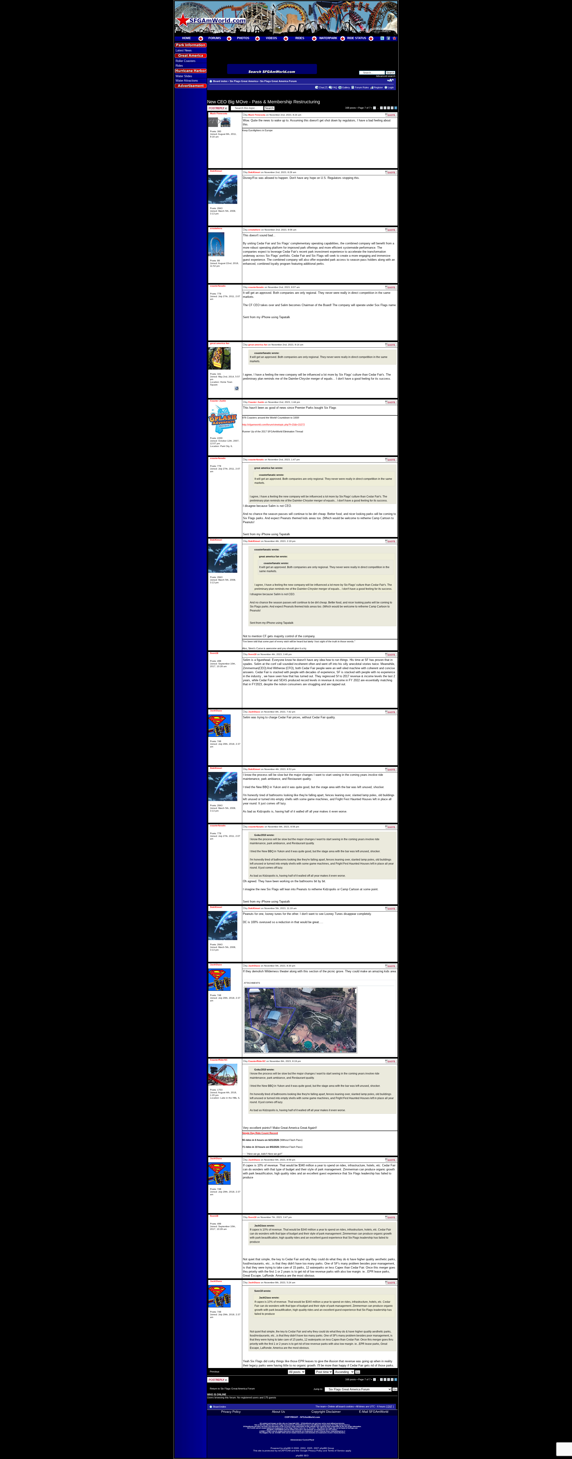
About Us (278, 1411)
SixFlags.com (352, 1428)
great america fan (257, 344)
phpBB (287, 1448)
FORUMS (214, 38)
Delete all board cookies (341, 1406)
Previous (214, 1371)
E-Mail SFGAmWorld (373, 1411)
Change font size (390, 80)
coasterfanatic (256, 287)
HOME (186, 38)
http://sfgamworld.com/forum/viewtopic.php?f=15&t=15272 (273, 424)
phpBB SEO (302, 1455)
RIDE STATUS (356, 38)
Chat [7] (323, 87)
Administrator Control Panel (302, 1440)
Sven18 (252, 654)
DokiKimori (254, 172)
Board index (220, 81)
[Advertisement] (190, 170)
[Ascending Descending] (347, 1371)
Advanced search (385, 76)
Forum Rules (362, 87)
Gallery (346, 87)
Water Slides (184, 76)
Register (378, 87)
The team (320, 1406)
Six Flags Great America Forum (278, 81)
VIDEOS (271, 38)
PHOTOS (243, 38)
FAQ (334, 87)
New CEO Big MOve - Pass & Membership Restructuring (263, 101)
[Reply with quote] (391, 115)
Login (391, 87)
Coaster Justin (256, 402)
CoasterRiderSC (257, 1061)
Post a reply (213, 106)
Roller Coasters (186, 61)
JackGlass (254, 711)
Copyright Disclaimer (326, 1411)
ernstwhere (254, 229)
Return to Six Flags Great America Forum (232, 1388)
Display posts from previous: (272, 1371)
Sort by (310, 1371)
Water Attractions (187, 80)
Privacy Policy (231, 1411)
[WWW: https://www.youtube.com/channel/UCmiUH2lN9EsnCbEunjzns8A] (236, 388)
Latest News (184, 50)
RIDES (299, 38)
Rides (179, 65)
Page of (364, 107)
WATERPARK (328, 38)
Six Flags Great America (244, 81)
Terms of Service (336, 1450)
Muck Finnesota (256, 115)
